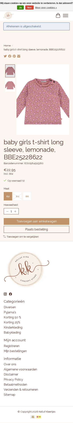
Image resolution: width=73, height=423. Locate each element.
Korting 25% (12, 322)
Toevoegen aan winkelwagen (36, 221)
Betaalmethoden (15, 384)
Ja (20, 7)
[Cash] (33, 417)
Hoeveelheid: (11, 204)
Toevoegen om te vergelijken (23, 236)
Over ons (10, 364)
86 (27, 196)
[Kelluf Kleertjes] (8, 15)
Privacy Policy (13, 379)
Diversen (10, 307)
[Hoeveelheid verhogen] (15, 211)
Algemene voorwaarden (20, 369)
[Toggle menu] (65, 15)
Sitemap (9, 394)
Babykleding (12, 332)
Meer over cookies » (46, 7)
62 (8, 196)
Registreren (11, 346)
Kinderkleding (13, 327)
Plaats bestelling (36, 229)
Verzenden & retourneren (21, 389)
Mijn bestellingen (15, 351)
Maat (6, 188)
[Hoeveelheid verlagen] (7, 211)
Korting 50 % (12, 317)
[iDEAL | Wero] (38, 417)
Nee (29, 7)
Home (7, 45)
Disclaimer (11, 374)
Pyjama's (10, 312)
